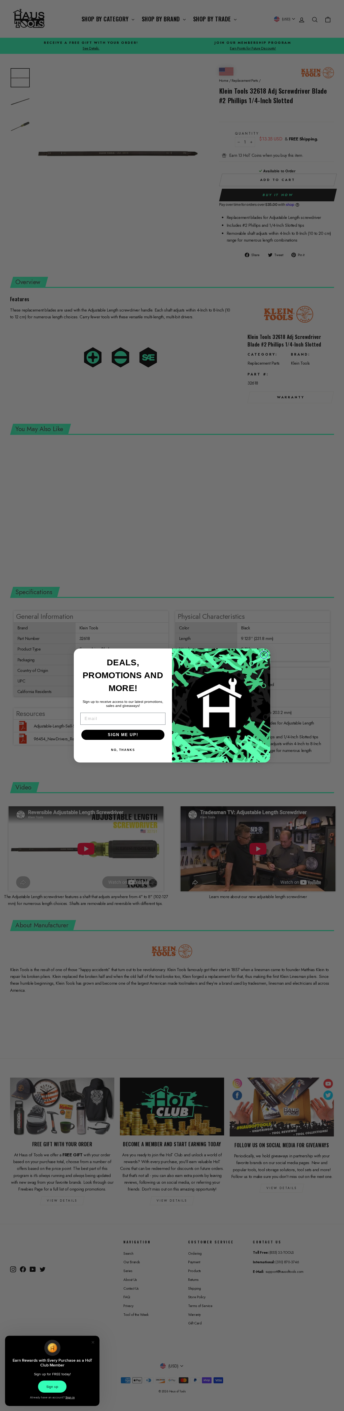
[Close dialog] (264, 655)
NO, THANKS (123, 750)
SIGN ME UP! (123, 735)
